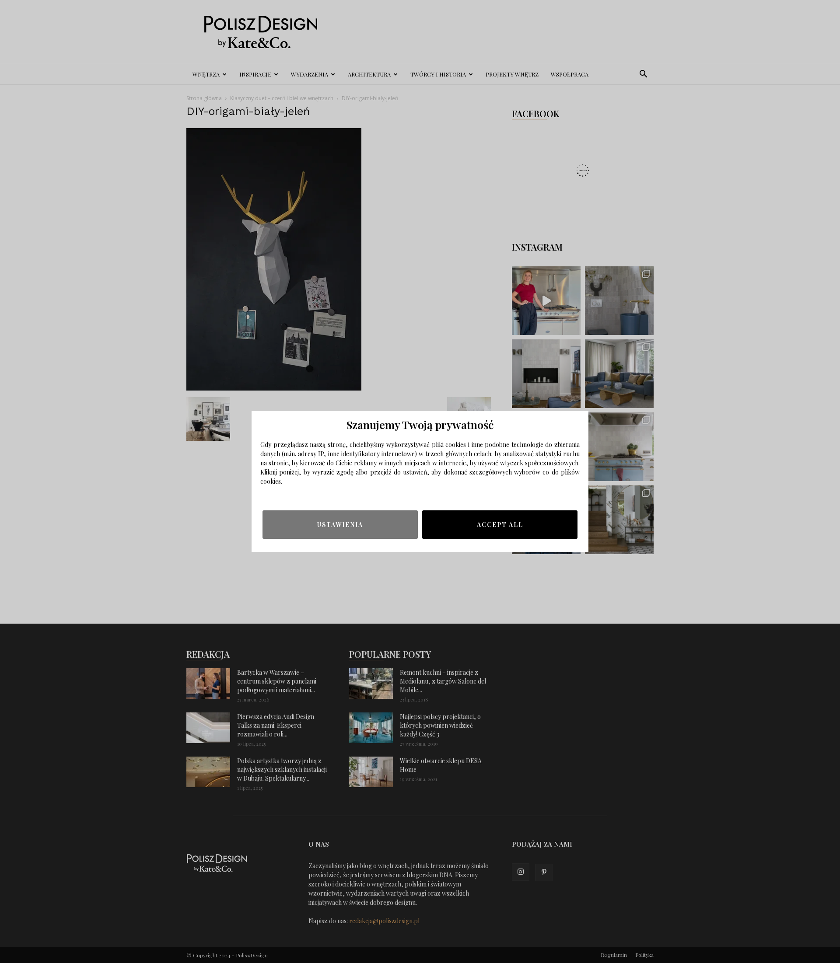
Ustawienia (340, 524)
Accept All (500, 524)
